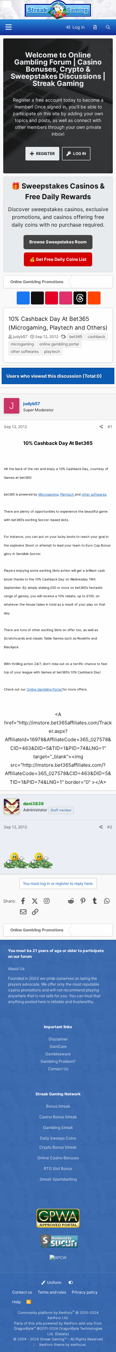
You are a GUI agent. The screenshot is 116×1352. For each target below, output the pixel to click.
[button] (8, 27)
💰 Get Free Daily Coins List (58, 259)
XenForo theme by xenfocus (62, 1344)
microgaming (22, 344)
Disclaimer (58, 1039)
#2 (109, 827)
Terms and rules (52, 1292)
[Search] (108, 27)
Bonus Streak (58, 1106)
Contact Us (58, 1068)
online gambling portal (59, 344)
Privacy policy (85, 1292)
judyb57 (20, 336)
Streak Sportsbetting (58, 1179)
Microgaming (48, 494)
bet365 (75, 336)
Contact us (22, 1292)
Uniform (53, 1282)
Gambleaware (58, 1053)
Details (62, 1334)
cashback (96, 336)
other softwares (25, 351)
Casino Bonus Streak (58, 1116)
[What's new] (95, 27)
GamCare (58, 1046)
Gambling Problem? (58, 1061)
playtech (52, 351)
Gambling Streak (58, 1127)
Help (16, 1301)
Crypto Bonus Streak (58, 1147)
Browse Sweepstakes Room (58, 241)
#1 (110, 426)
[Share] (101, 427)
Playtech (67, 494)
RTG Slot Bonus (58, 1168)
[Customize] (71, 1282)
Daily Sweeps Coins (58, 1138)
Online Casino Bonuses (58, 1157)
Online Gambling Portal (45, 689)
